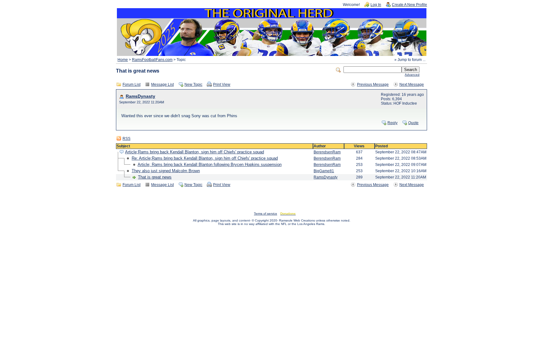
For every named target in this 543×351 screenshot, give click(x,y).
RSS (126, 138)
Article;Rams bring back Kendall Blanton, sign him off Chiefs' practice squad (194, 152)
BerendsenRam (327, 152)
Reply (392, 123)
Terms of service (265, 213)
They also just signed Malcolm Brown (166, 170)
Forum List (131, 84)
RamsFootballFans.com (152, 60)
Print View (221, 84)
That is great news (155, 177)
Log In (375, 5)
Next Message (411, 84)
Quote (413, 123)
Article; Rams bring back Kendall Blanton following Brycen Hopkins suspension (210, 164)
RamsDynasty (140, 96)
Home (123, 60)
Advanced (412, 74)
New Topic (193, 84)
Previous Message (373, 84)
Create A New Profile (409, 5)
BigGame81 (324, 171)
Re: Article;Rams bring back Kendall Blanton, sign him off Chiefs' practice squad (205, 158)
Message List (162, 84)
